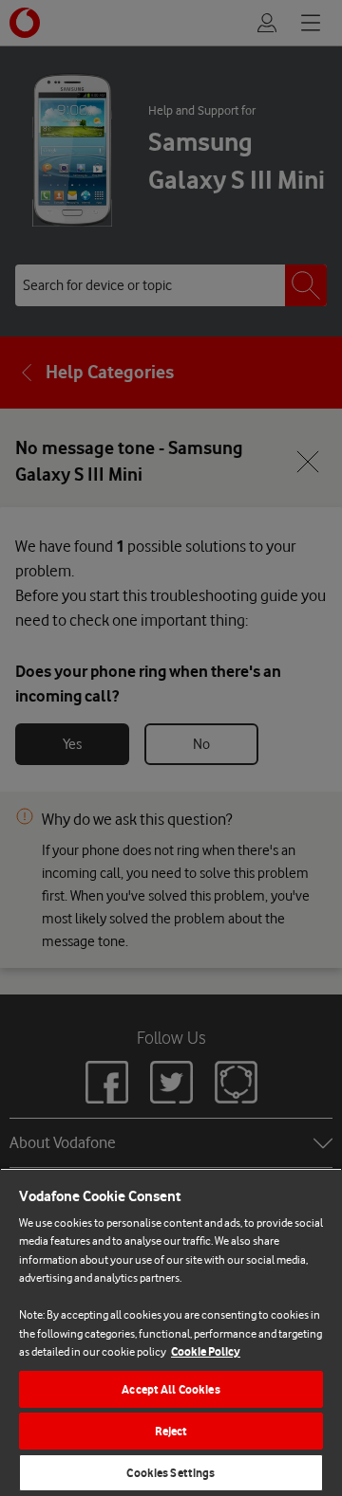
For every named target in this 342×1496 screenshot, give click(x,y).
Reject (171, 1431)
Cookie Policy (205, 1351)
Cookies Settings (170, 1473)
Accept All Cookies (170, 1389)
